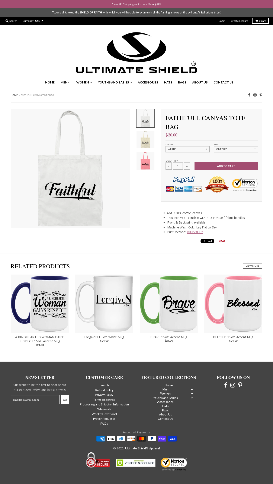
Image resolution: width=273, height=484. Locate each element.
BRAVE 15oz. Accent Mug (168, 337)
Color (169, 144)
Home (14, 95)
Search (104, 385)
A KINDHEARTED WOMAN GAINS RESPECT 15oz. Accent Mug (39, 339)
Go (65, 399)
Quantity (172, 160)
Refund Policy (104, 390)
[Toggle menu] (192, 389)
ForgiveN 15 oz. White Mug (104, 337)
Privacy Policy (104, 394)
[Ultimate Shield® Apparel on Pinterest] (261, 94)
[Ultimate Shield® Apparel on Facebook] (249, 94)
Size (216, 144)
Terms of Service (104, 399)
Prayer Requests (104, 418)
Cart (262, 20)
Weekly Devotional (104, 414)
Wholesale (104, 409)
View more (252, 265)
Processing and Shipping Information (104, 404)
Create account (239, 20)
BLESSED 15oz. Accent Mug (233, 337)
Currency (28, 20)
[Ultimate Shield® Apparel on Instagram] (255, 94)
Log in (222, 20)
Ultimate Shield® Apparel (142, 448)
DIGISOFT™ (195, 232)
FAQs (104, 423)
